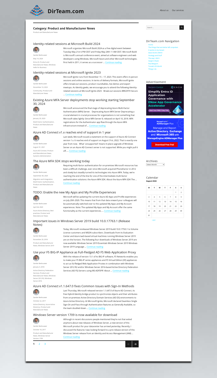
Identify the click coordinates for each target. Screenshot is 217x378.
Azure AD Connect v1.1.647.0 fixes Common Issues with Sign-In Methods (83, 286)
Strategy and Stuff (155, 55)
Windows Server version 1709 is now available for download (75, 315)
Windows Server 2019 (46, 245)
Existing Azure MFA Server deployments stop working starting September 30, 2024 (84, 102)
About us (164, 10)
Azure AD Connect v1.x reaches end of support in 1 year (72, 132)
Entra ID (36, 62)
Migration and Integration (42, 179)
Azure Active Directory (41, 210)
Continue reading (113, 62)
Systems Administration (42, 156)
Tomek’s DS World (155, 66)
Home (150, 45)
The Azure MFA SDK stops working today (61, 161)
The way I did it (153, 58)
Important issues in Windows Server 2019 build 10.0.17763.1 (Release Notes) (81, 223)
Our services (178, 10)
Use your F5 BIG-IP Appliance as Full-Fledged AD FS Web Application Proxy (84, 252)
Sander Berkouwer (40, 55)
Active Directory (39, 304)
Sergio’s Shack (153, 61)
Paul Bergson (153, 63)
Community (37, 91)
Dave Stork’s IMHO (155, 53)
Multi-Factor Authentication (43, 122)
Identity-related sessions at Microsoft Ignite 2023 (67, 72)
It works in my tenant (156, 50)
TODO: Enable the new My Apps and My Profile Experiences (74, 192)
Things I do (152, 69)
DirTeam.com (66, 11)
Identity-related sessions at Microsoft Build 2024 (66, 44)
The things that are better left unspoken (163, 47)
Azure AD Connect (40, 150)
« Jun (153, 220)
